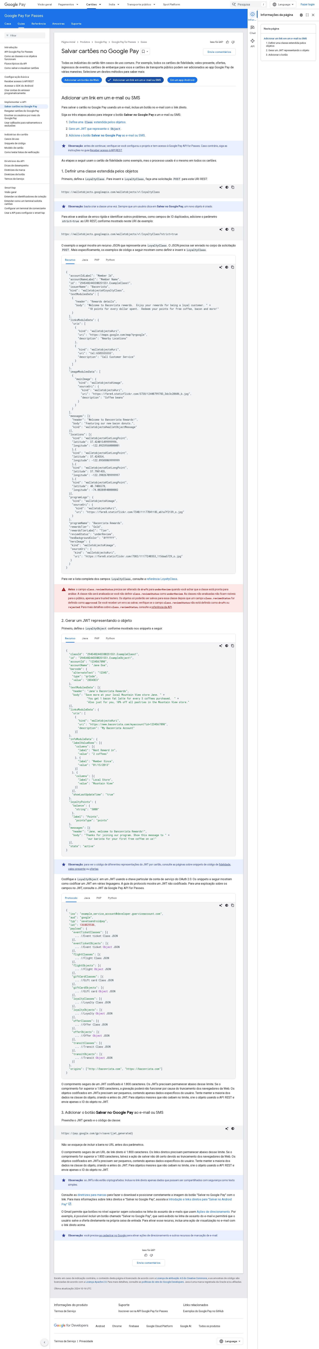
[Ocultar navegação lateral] (44, 1342)
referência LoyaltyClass (162, 579)
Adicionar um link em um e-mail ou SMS (137, 80)
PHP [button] (97, 259)
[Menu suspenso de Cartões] (101, 4)
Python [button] (110, 259)
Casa (7, 23)
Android (100, 1326)
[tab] (70, 259)
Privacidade (86, 1341)
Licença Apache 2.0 (96, 1281)
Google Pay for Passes (23, 15)
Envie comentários (219, 52)
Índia (112, 4)
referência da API (161, 607)
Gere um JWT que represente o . (95, 129)
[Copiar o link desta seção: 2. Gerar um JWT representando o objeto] (135, 621)
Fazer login (308, 4)
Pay (22, 4)
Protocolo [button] (71, 898)
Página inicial (68, 42)
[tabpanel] (149, 419)
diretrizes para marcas (92, 1195)
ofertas (94, 868)
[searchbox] (24, 35)
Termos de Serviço (65, 1311)
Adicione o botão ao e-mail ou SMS (107, 135)
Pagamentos (66, 4)
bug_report (301, 15)
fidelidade (224, 864)
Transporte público (139, 4)
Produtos (85, 42)
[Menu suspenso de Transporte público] (155, 4)
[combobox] (248, 4)
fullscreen (307, 15)
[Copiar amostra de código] (233, 187)
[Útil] (227, 42)
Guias (21, 23)
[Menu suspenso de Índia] (119, 4)
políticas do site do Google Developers (163, 1281)
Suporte (76, 23)
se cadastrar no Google (112, 1235)
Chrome (117, 1326)
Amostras (58, 23)
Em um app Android (182, 80)
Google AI (185, 1326)
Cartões (91, 4)
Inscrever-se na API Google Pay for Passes (143, 1311)
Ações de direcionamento (213, 1211)
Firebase (134, 1326)
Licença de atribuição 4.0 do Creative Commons (181, 1278)
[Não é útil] (233, 42)
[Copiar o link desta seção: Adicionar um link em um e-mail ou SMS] (144, 98)
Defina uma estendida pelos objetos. (97, 122)
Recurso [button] (70, 259)
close (313, 15)
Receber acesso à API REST (106, 150)
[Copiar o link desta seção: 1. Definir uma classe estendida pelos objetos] (141, 171)
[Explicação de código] (221, 187)
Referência (39, 23)
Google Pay (101, 42)
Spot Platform (171, 4)
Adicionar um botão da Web (81, 80)
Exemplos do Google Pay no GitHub (203, 1311)
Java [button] (85, 259)
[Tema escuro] (227, 187)
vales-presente (77, 868)
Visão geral (45, 4)
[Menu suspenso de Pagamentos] (78, 4)
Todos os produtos (209, 1326)
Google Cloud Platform (159, 1326)
